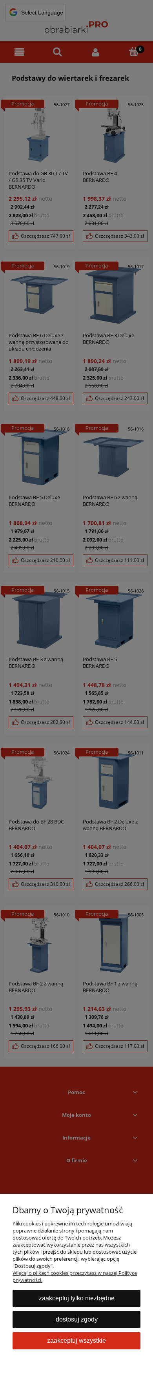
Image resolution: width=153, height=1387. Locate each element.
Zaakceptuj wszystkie (76, 1340)
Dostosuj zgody (77, 1319)
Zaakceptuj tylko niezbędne (77, 1298)
